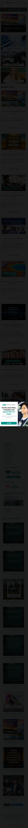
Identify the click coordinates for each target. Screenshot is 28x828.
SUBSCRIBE (9, 423)
